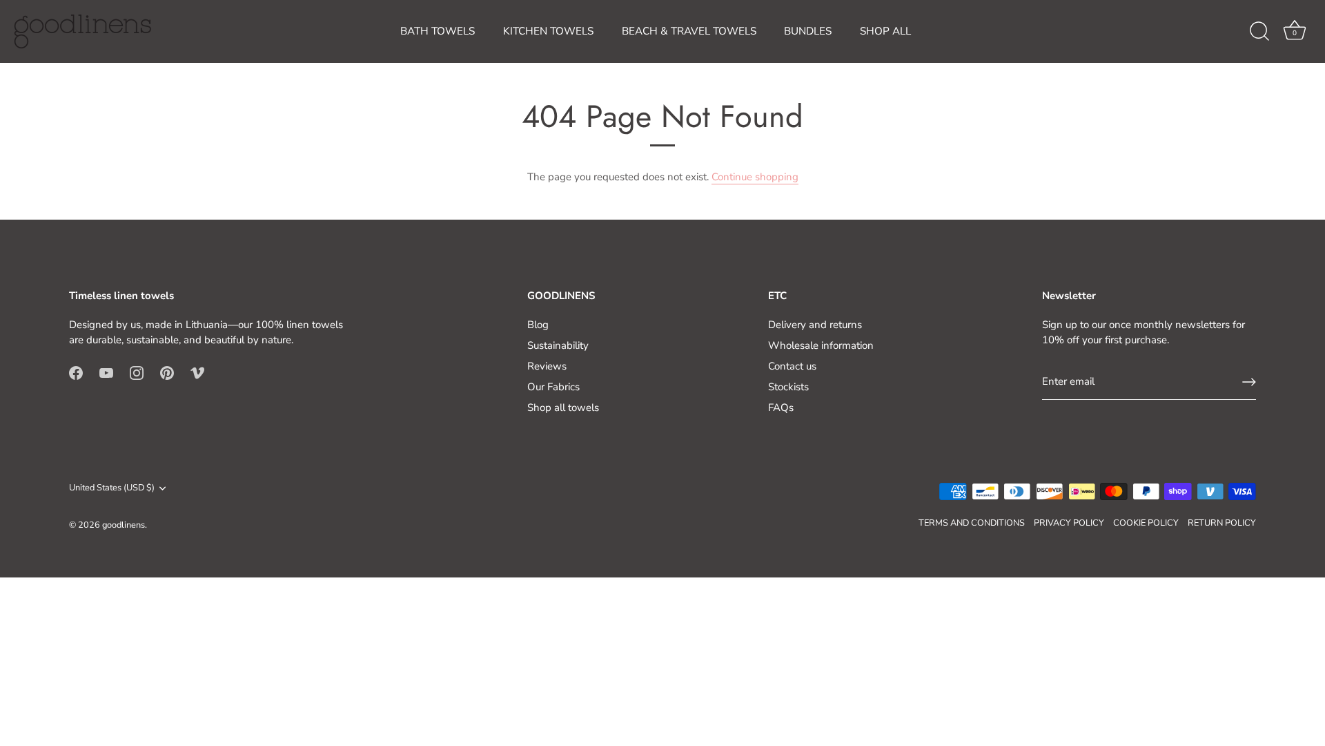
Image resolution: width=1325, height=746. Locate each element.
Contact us (792, 366)
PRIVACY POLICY (1069, 523)
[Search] (1259, 32)
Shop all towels (563, 407)
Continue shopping (754, 177)
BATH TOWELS (437, 31)
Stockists (788, 387)
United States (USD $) (112, 488)
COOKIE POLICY (1146, 523)
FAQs (781, 407)
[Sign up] (1249, 382)
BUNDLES (808, 31)
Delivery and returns (815, 325)
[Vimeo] (197, 372)
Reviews (547, 366)
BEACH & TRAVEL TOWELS (689, 31)
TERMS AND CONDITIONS (972, 523)
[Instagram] (137, 372)
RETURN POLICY (1222, 523)
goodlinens (123, 525)
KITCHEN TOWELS (548, 31)
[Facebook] (76, 372)
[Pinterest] (167, 372)
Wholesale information (821, 345)
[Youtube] (106, 372)
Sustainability (558, 345)
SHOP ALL (885, 31)
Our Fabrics (553, 387)
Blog (538, 325)
